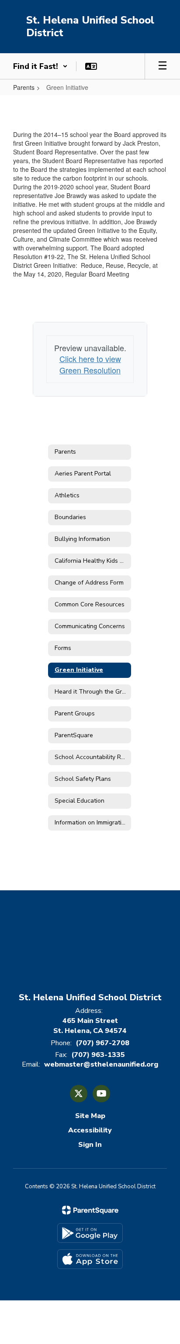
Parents (24, 87)
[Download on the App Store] (90, 1259)
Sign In (90, 1144)
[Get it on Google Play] (90, 1233)
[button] (40, 66)
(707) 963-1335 (98, 1055)
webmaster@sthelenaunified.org (101, 1064)
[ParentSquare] (90, 1210)
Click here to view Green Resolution (90, 364)
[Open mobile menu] (162, 66)
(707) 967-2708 (102, 1043)
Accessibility (90, 1130)
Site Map (90, 1116)
